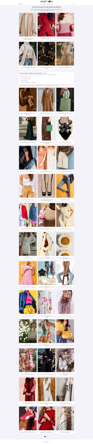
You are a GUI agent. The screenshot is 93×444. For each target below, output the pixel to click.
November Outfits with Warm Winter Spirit (65, 67)
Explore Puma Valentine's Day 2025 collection (28, 432)
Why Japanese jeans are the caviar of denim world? (28, 171)
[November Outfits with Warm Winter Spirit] (65, 55)
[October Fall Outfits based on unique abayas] (46, 101)
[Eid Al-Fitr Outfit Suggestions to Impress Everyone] (46, 362)
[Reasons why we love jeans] (65, 188)
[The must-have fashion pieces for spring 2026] (65, 304)
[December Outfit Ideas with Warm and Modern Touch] (28, 55)
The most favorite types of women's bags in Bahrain (65, 345)
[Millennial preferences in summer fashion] (28, 217)
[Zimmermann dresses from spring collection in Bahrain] (46, 333)
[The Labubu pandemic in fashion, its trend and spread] (46, 217)
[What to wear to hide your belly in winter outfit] (65, 26)
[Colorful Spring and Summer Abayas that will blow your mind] (46, 304)
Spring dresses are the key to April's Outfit (28, 374)
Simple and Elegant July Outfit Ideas (28, 199)
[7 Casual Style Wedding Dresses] (65, 420)
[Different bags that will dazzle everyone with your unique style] (46, 130)
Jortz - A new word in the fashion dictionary (65, 171)
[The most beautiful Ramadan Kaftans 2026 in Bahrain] (46, 391)
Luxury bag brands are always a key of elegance (27, 345)
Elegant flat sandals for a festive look (65, 142)
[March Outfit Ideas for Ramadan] (28, 391)
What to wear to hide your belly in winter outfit (65, 38)
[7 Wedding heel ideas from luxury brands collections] (65, 362)
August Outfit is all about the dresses (46, 171)
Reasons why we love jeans (65, 199)
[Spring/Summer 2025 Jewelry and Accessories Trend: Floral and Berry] (65, 246)
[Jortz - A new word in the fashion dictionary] (65, 159)
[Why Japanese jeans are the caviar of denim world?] (28, 159)
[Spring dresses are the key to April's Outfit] (28, 362)
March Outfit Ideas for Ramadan (28, 403)
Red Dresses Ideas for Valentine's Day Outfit (46, 432)
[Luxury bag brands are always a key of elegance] (28, 333)
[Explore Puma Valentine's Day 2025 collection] (28, 420)
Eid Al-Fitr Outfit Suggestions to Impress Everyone (46, 374)
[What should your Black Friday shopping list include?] (46, 55)
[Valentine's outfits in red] (46, 26)
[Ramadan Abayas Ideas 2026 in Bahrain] (65, 391)
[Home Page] (46, 1)
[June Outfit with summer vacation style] (65, 217)
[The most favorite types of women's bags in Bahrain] (65, 333)
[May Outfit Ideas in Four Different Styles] (65, 275)
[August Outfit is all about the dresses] (46, 159)
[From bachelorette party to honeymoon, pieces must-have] (46, 275)
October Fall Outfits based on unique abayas (46, 113)
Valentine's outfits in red (46, 38)
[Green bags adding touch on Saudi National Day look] (65, 101)
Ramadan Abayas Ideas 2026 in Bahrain (65, 403)
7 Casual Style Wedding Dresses (65, 432)
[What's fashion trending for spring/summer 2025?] (28, 304)
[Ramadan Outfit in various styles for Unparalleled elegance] (28, 26)
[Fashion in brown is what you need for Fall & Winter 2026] (28, 101)
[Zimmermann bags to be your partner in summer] (46, 246)
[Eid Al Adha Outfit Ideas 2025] (28, 246)
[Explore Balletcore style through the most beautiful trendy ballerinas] (46, 188)
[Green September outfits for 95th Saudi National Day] (28, 130)
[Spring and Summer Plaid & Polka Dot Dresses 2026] (28, 275)
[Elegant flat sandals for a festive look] (65, 130)
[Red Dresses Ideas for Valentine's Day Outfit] (46, 420)
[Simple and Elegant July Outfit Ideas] (28, 188)
